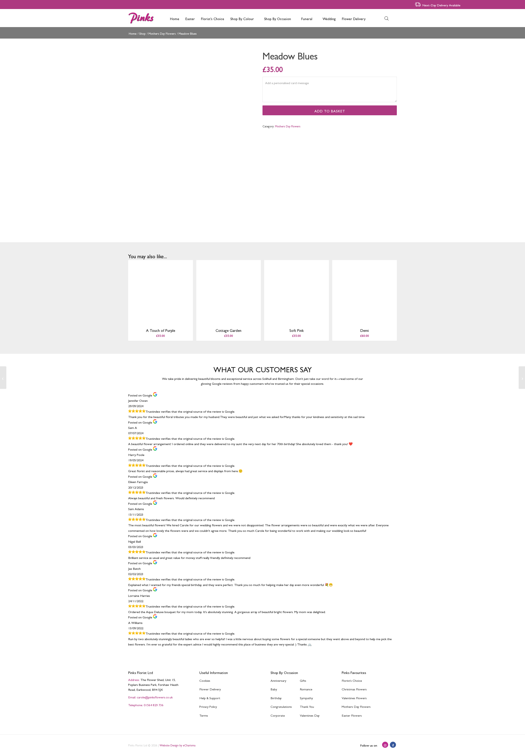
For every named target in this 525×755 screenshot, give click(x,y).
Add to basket (329, 110)
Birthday (276, 697)
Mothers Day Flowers (287, 126)
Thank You (307, 706)
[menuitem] (174, 18)
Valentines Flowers (354, 697)
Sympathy (306, 697)
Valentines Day (310, 715)
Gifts (303, 680)
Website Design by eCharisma (177, 745)
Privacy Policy (208, 706)
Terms (203, 715)
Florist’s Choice (352, 680)
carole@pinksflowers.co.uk (155, 696)
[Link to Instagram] (385, 745)
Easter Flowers (352, 715)
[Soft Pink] (3, 377)
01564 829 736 (153, 704)
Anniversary (278, 680)
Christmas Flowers (354, 688)
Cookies (204, 680)
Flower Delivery (210, 688)
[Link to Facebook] (393, 745)
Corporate (277, 715)
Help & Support (209, 697)
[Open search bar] (387, 18)
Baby (273, 688)
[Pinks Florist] (141, 18)
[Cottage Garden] (522, 377)
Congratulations (281, 706)
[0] (393, 18)
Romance (306, 688)
